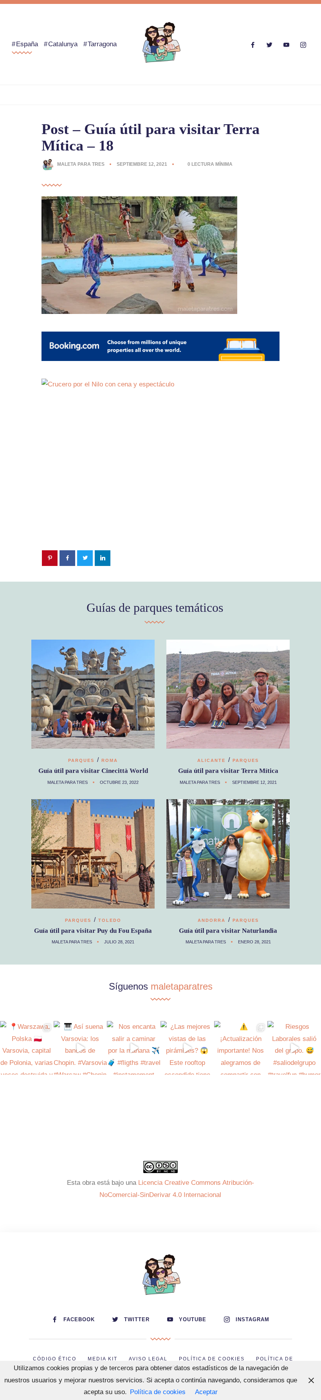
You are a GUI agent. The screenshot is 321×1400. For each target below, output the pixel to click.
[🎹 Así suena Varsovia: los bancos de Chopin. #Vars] (80, 1048)
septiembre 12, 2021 (142, 164)
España (27, 44)
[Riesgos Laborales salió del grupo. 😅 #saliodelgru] (294, 1048)
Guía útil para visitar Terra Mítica (228, 770)
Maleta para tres (81, 164)
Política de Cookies (212, 1359)
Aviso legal (148, 1359)
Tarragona (102, 44)
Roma (109, 760)
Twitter (137, 1319)
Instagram (252, 1319)
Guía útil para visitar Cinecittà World (93, 770)
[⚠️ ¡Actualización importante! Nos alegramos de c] (241, 1048)
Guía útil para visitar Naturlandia (228, 930)
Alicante (211, 760)
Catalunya (63, 44)
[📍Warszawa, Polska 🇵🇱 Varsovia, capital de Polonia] (27, 1048)
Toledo (109, 920)
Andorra (211, 920)
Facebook (79, 1319)
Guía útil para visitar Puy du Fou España (93, 930)
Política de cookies (158, 1392)
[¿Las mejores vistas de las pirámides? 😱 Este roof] (187, 1048)
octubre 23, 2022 (119, 782)
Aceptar (206, 1392)
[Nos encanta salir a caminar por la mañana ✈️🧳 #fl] (133, 1048)
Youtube (192, 1319)
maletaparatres (182, 986)
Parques (81, 760)
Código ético (54, 1359)
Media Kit (102, 1359)
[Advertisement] (160, 482)
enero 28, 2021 (254, 941)
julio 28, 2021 (119, 941)
